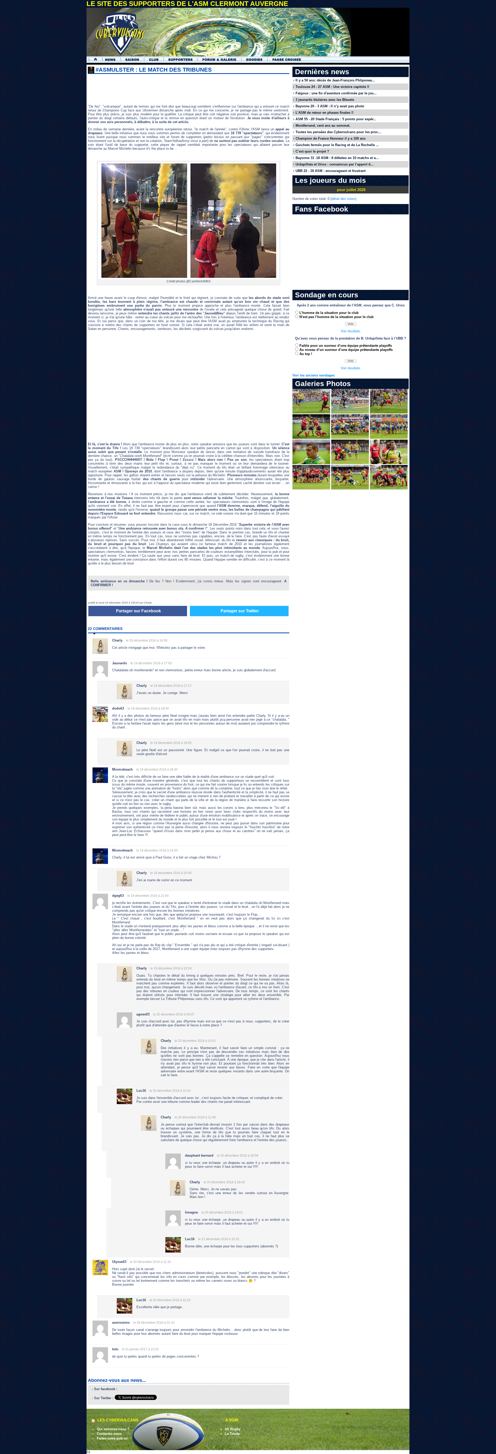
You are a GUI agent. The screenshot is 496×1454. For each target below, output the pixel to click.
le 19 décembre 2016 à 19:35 (157, 850)
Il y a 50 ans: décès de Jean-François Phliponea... (335, 80)
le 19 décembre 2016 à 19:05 (171, 743)
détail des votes (343, 199)
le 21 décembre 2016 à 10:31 (218, 1239)
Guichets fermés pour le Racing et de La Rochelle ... (337, 145)
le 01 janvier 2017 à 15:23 (140, 1349)
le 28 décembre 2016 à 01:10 (154, 1322)
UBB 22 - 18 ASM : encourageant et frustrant (331, 171)
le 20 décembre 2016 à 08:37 (174, 1014)
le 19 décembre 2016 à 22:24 (171, 968)
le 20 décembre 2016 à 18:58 (237, 1155)
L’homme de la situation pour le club (329, 313)
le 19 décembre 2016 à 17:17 (171, 686)
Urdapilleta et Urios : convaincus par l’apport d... (335, 164)
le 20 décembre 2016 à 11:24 (170, 1091)
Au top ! (305, 354)
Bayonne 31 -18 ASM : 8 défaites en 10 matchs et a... (337, 158)
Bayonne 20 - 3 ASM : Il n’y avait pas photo (330, 106)
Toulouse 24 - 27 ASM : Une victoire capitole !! (332, 87)
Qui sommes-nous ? (113, 1429)
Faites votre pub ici (112, 1438)
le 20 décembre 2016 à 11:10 (150, 1262)
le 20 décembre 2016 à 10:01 (195, 1041)
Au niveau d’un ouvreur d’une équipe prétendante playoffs (346, 350)
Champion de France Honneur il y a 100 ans (331, 138)
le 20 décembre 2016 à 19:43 (224, 1182)
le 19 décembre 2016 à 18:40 (148, 708)
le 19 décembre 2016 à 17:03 (151, 663)
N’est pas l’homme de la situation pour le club (336, 317)
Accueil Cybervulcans (93, 59)
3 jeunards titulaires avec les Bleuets (325, 100)
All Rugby (233, 1429)
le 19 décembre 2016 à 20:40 (171, 873)
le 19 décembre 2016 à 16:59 (146, 640)
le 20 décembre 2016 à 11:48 (195, 1117)
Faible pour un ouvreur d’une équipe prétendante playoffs (345, 346)
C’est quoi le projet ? (312, 151)
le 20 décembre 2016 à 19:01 (222, 1212)
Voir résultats (350, 331)
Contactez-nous (109, 1434)
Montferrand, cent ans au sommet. (323, 125)
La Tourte (232, 1434)
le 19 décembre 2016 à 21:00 (148, 896)
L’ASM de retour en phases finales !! (324, 113)
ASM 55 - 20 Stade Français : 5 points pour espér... (336, 119)
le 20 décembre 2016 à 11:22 (170, 1300)
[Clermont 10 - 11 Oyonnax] (311, 412)
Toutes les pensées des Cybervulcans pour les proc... (338, 132)
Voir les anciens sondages (313, 375)
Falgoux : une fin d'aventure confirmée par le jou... (336, 93)
